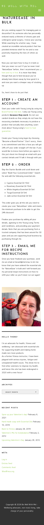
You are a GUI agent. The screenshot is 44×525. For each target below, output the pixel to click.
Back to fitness (8, 429)
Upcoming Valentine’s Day (13, 440)
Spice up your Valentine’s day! (15, 414)
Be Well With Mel (19, 6)
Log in (4, 459)
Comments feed (9, 467)
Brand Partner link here (11, 112)
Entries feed (7, 463)
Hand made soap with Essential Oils (17, 422)
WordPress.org (8, 471)
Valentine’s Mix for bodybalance (15, 433)
